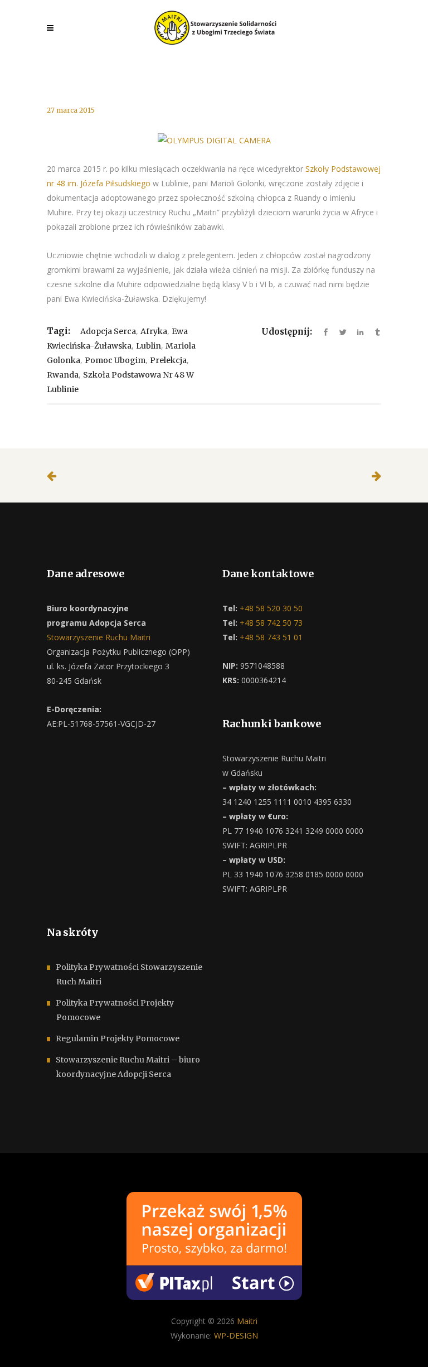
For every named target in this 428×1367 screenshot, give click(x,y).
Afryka (153, 331)
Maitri (247, 1321)
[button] (22, 1344)
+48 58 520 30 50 (270, 608)
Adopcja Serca (108, 331)
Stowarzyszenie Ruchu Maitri (98, 637)
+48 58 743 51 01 (270, 637)
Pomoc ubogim (115, 360)
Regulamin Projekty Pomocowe (117, 1038)
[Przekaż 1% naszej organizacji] (214, 1245)
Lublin (148, 346)
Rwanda (63, 375)
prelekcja (168, 360)
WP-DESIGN (236, 1335)
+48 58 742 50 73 (270, 622)
